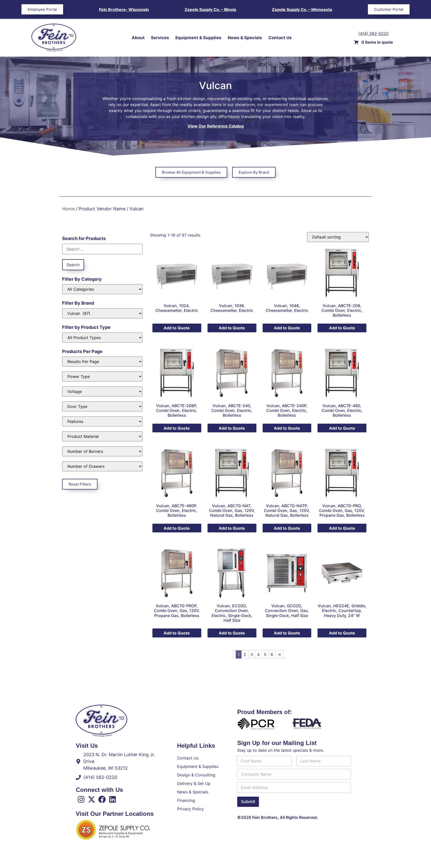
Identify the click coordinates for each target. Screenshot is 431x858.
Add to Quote (177, 327)
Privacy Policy (190, 808)
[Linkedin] (112, 799)
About (138, 37)
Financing (186, 800)
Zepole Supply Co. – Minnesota (302, 9)
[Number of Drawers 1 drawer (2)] (102, 466)
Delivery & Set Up (194, 783)
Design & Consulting (196, 774)
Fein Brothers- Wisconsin (124, 9)
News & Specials (245, 37)
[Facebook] (102, 799)
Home (68, 208)
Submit (248, 801)
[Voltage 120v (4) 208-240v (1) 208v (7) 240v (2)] (102, 391)
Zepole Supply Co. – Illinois (210, 9)
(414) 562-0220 (373, 33)
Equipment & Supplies (198, 37)
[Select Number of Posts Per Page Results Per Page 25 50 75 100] (102, 362)
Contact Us (280, 37)
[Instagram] (81, 799)
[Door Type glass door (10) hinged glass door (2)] (102, 406)
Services (160, 37)
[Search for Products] (102, 249)
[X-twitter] (91, 799)
